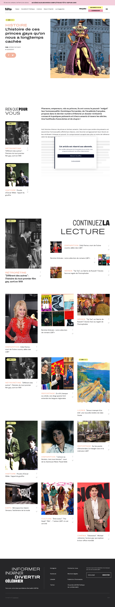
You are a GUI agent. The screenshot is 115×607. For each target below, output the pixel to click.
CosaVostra (15, 597)
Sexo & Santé (48, 9)
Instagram (53, 568)
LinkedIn (52, 579)
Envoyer (106, 575)
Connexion (96, 10)
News (17, 9)
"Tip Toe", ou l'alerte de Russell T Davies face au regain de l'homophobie (90, 321)
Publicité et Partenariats (75, 579)
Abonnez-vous (95, 7)
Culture (39, 9)
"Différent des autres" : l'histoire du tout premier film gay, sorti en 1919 (14, 153)
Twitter (52, 585)
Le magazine (59, 9)
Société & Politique (28, 9)
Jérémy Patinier (15, 47)
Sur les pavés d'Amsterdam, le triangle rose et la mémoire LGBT (90, 448)
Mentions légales (73, 574)
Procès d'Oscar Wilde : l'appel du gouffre (14, 192)
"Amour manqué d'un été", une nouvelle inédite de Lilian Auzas (90, 412)
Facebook (53, 574)
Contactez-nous (73, 568)
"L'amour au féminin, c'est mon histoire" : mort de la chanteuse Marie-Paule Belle (54, 459)
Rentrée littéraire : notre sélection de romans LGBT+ (70, 258)
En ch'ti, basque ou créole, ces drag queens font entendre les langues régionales (54, 395)
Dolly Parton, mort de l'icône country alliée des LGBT (18, 349)
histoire (16, 25)
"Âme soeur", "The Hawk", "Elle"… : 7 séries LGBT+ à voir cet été (54, 521)
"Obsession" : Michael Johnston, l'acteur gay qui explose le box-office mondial (90, 538)
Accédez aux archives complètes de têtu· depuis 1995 (54, 2)
